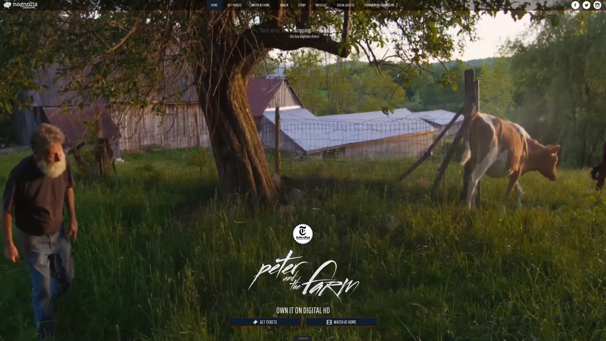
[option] (303, 33)
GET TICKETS (267, 322)
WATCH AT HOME (344, 322)
